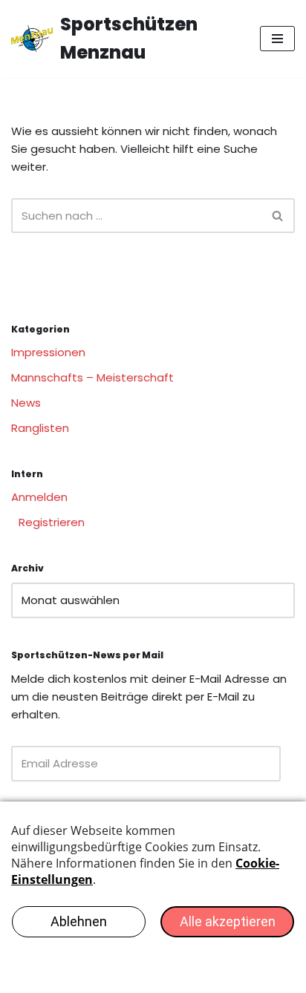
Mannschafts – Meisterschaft (92, 377)
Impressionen (48, 352)
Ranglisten (40, 428)
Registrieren (52, 522)
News (26, 402)
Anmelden (39, 497)
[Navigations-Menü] (277, 38)
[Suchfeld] (278, 215)
